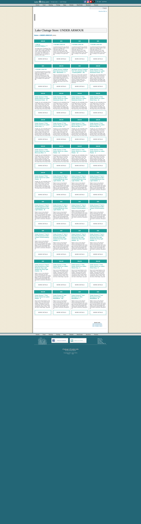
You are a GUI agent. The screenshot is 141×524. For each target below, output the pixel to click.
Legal (73, 353)
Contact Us (100, 339)
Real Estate (80, 5)
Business (88, 5)
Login (99, 1)
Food (44, 5)
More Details (43, 59)
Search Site (100, 342)
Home (105, 1)
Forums (96, 5)
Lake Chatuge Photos (97, 324)
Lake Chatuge (63, 1)
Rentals (71, 5)
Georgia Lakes (54, 1)
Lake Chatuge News (97, 323)
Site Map (100, 341)
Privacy (68, 353)
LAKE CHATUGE (69, 350)
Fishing (58, 5)
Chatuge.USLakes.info (70, 349)
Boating (51, 5)
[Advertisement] (62, 17)
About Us (100, 338)
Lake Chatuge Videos (97, 326)
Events (37, 5)
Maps (64, 5)
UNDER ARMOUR (46, 35)
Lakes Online (74, 352)
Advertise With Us (103, 11)
